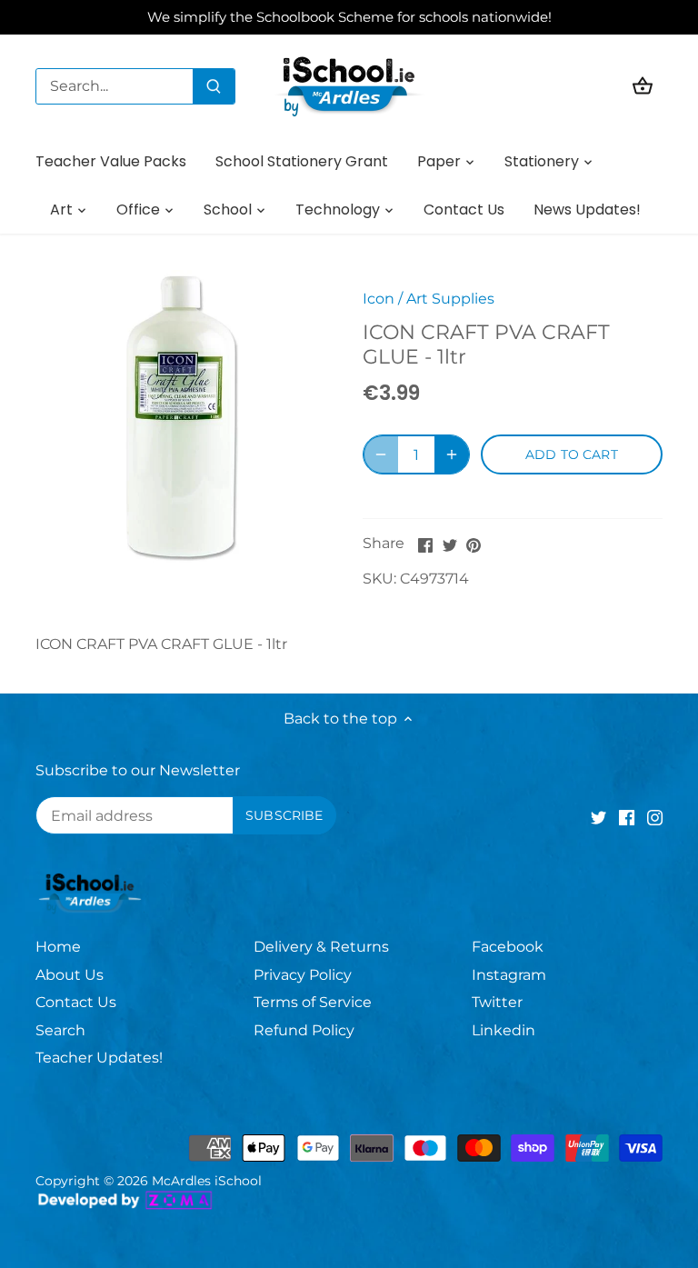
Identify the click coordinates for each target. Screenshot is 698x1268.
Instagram (509, 974)
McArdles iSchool (207, 1181)
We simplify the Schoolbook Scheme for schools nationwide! (349, 16)
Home (58, 946)
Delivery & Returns (321, 946)
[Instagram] (655, 817)
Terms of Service (313, 1002)
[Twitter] (598, 817)
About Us (69, 974)
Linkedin (503, 1030)
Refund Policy (304, 1030)
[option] (181, 416)
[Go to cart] (642, 86)
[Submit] (213, 86)
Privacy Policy (303, 974)
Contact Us (75, 1002)
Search (60, 1030)
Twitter (497, 1002)
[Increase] (451, 454)
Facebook (507, 946)
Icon (378, 298)
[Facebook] (626, 817)
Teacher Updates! (99, 1057)
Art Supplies (450, 298)
